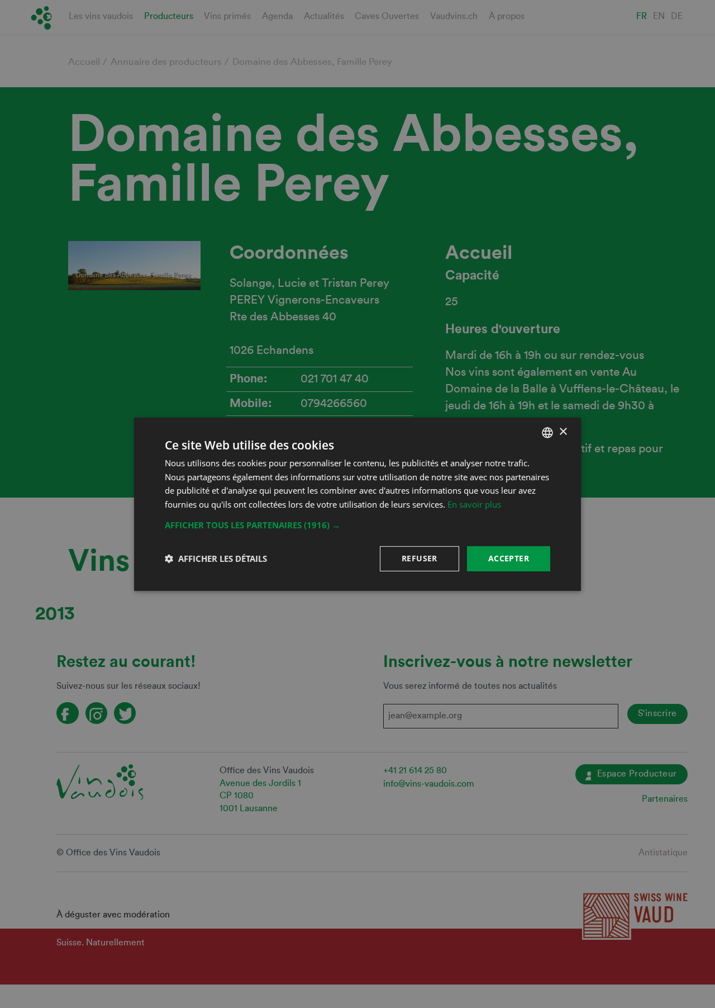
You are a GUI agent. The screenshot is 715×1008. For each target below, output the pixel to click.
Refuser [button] (419, 558)
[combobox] (547, 432)
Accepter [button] (508, 558)
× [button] (563, 432)
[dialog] (357, 503)
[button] (357, 525)
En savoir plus (474, 504)
